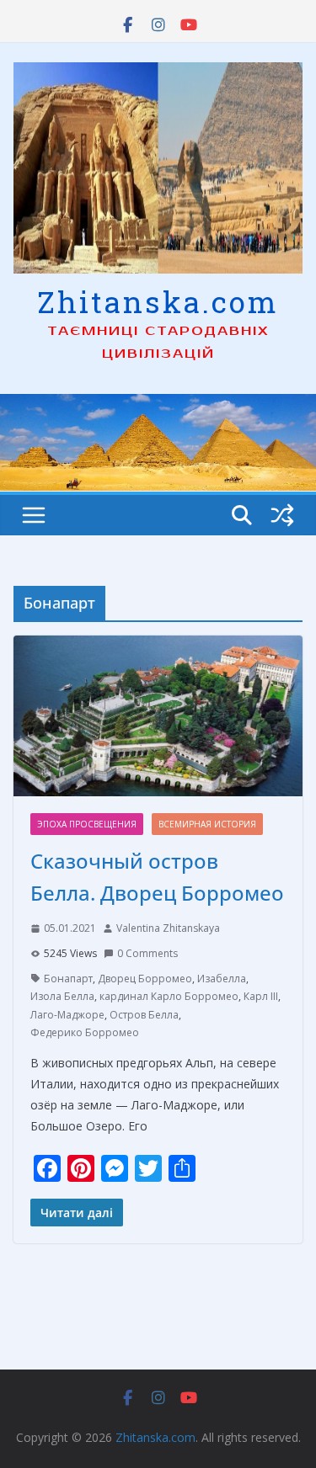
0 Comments (147, 953)
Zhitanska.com (158, 301)
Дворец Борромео (145, 978)
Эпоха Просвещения (87, 824)
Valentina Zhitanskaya (168, 928)
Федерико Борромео (84, 1032)
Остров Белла (144, 1015)
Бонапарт (68, 978)
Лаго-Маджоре (67, 1015)
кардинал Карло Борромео (168, 996)
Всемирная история (207, 824)
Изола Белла (62, 996)
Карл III (261, 996)
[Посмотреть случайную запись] (282, 515)
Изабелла (221, 978)
